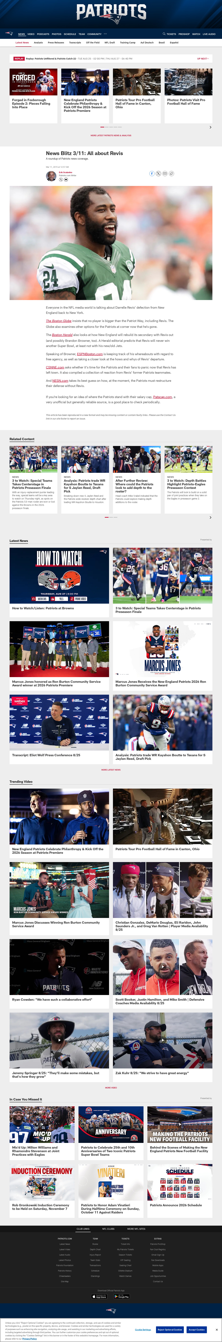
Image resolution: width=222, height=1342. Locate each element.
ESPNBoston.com (90, 354)
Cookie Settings (143, 1329)
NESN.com (60, 380)
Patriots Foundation (64, 1265)
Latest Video (64, 1249)
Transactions (95, 1265)
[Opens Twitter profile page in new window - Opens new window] (61, 180)
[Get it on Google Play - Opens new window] (121, 1298)
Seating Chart (125, 1265)
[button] (102, 127)
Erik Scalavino (65, 172)
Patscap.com (162, 397)
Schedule (95, 1271)
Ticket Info (125, 1244)
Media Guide (157, 1271)
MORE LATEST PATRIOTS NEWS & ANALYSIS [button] (111, 135)
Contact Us (158, 1281)
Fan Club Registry (158, 1249)
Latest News (65, 1244)
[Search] (164, 34)
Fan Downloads (158, 1260)
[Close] (216, 1329)
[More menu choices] (105, 34)
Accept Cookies (197, 1329)
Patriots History (65, 1271)
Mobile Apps (157, 1265)
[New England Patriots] (111, 1311)
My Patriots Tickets (125, 1249)
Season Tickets (125, 1255)
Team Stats (95, 1260)
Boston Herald (62, 335)
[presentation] (211, 127)
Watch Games (125, 1276)
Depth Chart (95, 1249)
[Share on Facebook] (152, 175)
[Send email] (165, 175)
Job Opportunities (158, 1276)
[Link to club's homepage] (9, 34)
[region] (111, 1330)
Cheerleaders (65, 1276)
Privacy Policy (29, 1338)
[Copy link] (171, 174)
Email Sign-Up (158, 1255)
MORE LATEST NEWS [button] (111, 770)
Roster (95, 1244)
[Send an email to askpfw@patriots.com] (66, 180)
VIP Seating (125, 1260)
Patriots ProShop (157, 1244)
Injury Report (95, 1255)
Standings (95, 1276)
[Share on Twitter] (158, 175)
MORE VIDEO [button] (111, 1088)
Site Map (65, 1281)
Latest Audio (64, 1255)
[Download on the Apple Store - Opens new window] (99, 1297)
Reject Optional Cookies (170, 1329)
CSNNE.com (55, 367)
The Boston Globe (59, 321)
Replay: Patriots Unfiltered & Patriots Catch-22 (51, 58)
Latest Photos (65, 1260)
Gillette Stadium (125, 1271)
